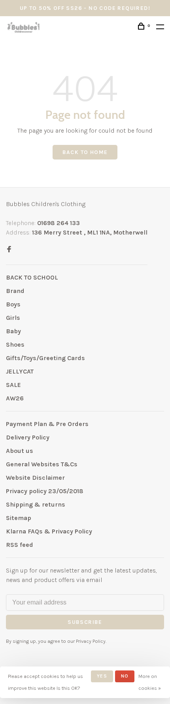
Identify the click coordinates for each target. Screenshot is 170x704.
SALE (13, 385)
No (124, 676)
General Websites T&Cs (41, 464)
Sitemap (18, 518)
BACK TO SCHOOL (32, 277)
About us (19, 450)
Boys (13, 304)
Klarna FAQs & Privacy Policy (49, 531)
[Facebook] (9, 249)
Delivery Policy (27, 437)
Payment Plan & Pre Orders (47, 424)
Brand (15, 291)
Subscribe (85, 622)
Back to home (85, 152)
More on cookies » (149, 682)
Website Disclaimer (35, 477)
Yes (102, 676)
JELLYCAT (20, 371)
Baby (13, 331)
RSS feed (19, 544)
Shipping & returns (35, 504)
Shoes (15, 344)
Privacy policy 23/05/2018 (44, 491)
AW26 (15, 398)
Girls (13, 317)
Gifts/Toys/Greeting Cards (45, 358)
